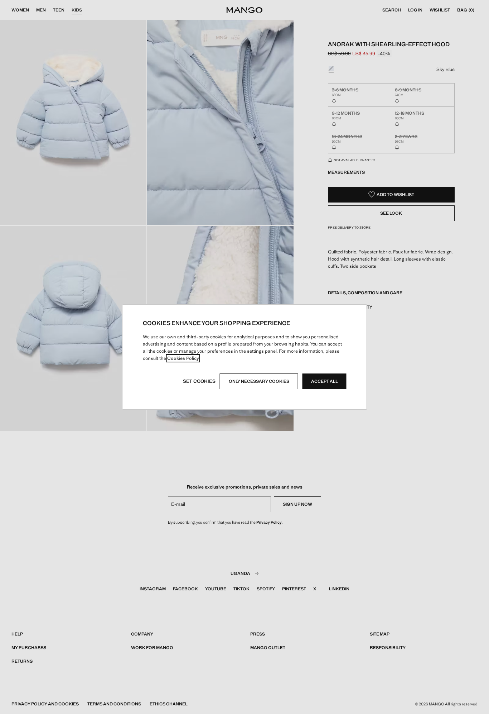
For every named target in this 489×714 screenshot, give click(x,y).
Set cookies (199, 381)
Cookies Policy (183, 358)
